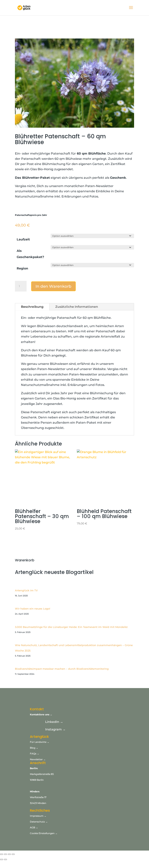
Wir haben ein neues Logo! (32, 608)
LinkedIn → (54, 722)
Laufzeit (23, 239)
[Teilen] (9, 854)
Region (22, 268)
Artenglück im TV (26, 590)
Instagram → (55, 729)
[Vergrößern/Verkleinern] (1, 854)
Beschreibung (32, 307)
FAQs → (35, 753)
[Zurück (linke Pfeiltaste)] (1, 859)
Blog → (34, 747)
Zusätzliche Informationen (76, 307)
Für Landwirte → (39, 741)
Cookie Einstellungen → (43, 833)
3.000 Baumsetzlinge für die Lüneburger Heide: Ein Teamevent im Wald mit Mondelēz (71, 626)
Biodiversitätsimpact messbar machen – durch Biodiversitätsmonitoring (62, 668)
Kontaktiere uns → (41, 714)
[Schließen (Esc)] (13, 854)
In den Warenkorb (53, 286)
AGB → (34, 827)
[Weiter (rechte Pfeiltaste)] (5, 859)
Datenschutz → (39, 821)
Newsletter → (38, 759)
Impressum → (38, 815)
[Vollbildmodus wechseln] (5, 854)
